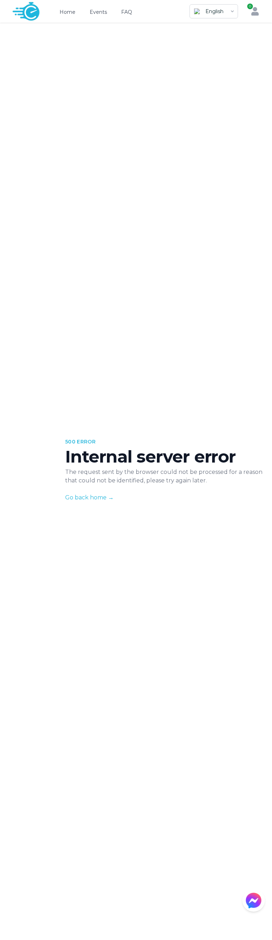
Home (67, 12)
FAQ (126, 12)
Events (98, 12)
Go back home (89, 497)
